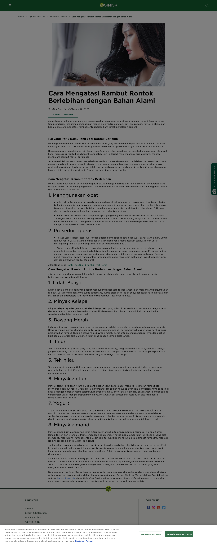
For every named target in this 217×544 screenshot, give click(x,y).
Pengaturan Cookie (151, 534)
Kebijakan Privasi (84, 541)
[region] (108, 534)
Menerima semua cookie (179, 534)
